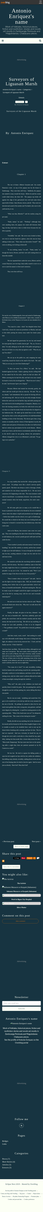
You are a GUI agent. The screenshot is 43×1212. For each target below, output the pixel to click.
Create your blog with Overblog (9, 1193)
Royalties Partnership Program (21, 1196)
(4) (8, 1162)
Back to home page (21, 846)
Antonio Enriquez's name (21, 16)
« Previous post (8, 841)
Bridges (5, 1141)
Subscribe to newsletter (11, 867)
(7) (6, 1159)
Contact (29, 1193)
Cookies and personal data (15, 1199)
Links (4, 1144)
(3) (6, 1165)
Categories (27, 89)
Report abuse (36, 1193)
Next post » (36, 841)
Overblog (34, 1184)
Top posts (22, 1193)
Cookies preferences (29, 1199)
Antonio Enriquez (26, 1040)
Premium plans (35, 1196)
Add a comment (20, 921)
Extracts (21, 98)
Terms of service (6, 1196)
